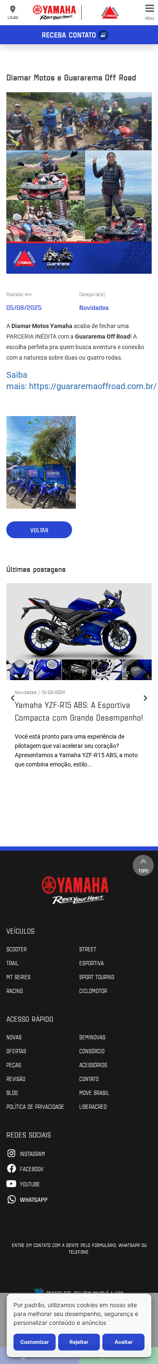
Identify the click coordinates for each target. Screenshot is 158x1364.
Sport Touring (96, 976)
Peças (13, 1064)
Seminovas (92, 1037)
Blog (12, 1092)
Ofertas (16, 1050)
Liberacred (93, 1106)
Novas (13, 1037)
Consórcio (91, 1050)
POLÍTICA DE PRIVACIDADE (35, 1106)
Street (87, 949)
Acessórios (93, 1064)
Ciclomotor (93, 990)
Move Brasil (94, 1092)
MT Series (18, 976)
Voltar (39, 530)
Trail (12, 962)
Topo (143, 870)
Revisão (15, 1078)
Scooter (16, 949)
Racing (14, 990)
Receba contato (69, 34)
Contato (89, 1078)
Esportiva (91, 962)
